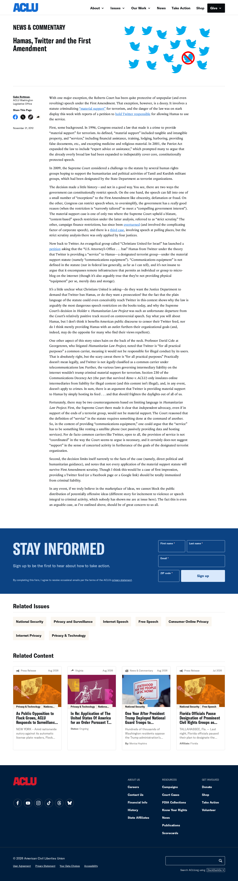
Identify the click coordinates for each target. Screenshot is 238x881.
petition (54, 249)
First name (166, 543)
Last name (195, 543)
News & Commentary (37, 28)
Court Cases (170, 794)
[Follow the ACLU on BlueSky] (69, 802)
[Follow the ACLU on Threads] (59, 802)
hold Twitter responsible (132, 114)
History (133, 810)
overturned (132, 224)
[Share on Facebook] (15, 118)
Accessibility (91, 865)
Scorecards (170, 833)
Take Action (181, 8)
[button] (30, 118)
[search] (220, 860)
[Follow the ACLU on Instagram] (38, 802)
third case (117, 230)
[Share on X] (22, 118)
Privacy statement (45, 865)
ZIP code (165, 573)
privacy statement (122, 580)
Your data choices (70, 865)
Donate (207, 787)
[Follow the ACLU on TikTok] (48, 802)
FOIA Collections (174, 802)
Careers (133, 787)
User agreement (22, 865)
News (161, 8)
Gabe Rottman (21, 96)
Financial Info (137, 802)
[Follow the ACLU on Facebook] (17, 802)
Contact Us (135, 794)
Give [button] (214, 8)
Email (163, 558)
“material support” (92, 108)
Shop (200, 8)
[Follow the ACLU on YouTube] (27, 802)
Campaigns (170, 787)
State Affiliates (138, 817)
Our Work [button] (139, 8)
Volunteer (209, 810)
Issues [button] (115, 8)
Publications (171, 825)
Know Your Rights (174, 810)
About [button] (95, 8)
